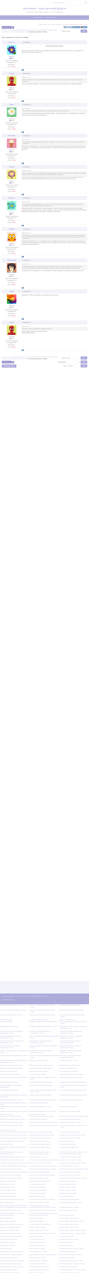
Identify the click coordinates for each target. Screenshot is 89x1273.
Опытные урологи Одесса (67, 1257)
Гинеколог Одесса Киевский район (40, 1181)
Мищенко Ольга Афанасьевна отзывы (11, 1178)
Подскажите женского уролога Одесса (11, 1236)
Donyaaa (11, 167)
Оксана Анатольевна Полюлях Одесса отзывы (13, 1135)
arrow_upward (85, 1269)
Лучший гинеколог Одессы (7, 1187)
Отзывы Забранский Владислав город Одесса (73, 1090)
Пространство (6, 32)
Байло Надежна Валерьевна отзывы (70, 1154)
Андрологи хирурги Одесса (38, 1227)
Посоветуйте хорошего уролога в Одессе (12, 1251)
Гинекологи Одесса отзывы (8, 1193)
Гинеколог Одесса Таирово (8, 1181)
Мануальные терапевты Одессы (69, 1068)
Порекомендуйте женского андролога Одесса (73, 1233)
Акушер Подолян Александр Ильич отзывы (72, 1135)
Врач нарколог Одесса (6, 1114)
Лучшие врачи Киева (6, 1021)
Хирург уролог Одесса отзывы (39, 1215)
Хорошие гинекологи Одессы (38, 1190)
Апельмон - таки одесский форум (44, 8)
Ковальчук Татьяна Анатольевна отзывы (42, 1116)
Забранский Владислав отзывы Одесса (71, 1077)
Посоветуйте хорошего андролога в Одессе (72, 1263)
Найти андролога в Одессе (37, 1248)
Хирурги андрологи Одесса (8, 1221)
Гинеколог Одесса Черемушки (68, 1181)
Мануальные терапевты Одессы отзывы (41, 1065)
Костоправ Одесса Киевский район (10, 1074)
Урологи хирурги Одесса (67, 1215)
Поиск (82, 24)
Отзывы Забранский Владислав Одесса (41, 1085)
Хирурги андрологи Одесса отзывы (10, 1233)
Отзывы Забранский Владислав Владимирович (73, 1082)
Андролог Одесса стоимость (38, 1245)
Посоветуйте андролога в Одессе (39, 1266)
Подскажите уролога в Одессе (8, 1257)
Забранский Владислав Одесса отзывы (11, 1100)
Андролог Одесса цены (66, 1245)
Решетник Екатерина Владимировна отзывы (12, 1010)
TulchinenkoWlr (11, 260)
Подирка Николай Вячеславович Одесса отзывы (14, 1111)
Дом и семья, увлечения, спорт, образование (35, 30)
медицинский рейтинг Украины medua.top (44, 999)
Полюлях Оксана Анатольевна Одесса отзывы (73, 1152)
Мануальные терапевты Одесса (39, 1071)
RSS (85, 24)
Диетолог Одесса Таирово (67, 1019)
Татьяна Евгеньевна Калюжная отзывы (11, 1122)
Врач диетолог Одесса (6, 1019)
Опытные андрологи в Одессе (38, 1251)
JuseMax (11, 291)
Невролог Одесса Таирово (7, 1130)
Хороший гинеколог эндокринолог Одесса (42, 1199)
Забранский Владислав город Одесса (41, 1095)
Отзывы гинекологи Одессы (38, 1184)
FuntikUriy (12, 229)
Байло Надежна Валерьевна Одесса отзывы (12, 1157)
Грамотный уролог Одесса (37, 1257)
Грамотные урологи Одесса (68, 1251)
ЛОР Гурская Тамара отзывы (68, 1210)
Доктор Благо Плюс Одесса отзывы (70, 1111)
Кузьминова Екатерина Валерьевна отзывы (42, 1015)
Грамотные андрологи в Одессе (39, 1269)
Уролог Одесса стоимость (7, 1245)
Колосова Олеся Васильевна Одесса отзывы (43, 1169)
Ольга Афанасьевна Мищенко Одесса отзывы (13, 1166)
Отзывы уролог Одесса (36, 1236)
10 (31, 322)
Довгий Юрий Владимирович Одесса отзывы (43, 1111)
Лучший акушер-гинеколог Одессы (40, 1141)
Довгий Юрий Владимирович (68, 1106)
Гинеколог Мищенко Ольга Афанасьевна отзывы (74, 1169)
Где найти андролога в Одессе (68, 1266)
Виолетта (12, 42)
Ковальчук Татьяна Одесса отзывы (10, 1116)
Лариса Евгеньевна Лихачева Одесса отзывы (43, 1166)
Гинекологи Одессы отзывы (8, 1190)
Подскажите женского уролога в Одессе (11, 1266)
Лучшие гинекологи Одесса (68, 1187)
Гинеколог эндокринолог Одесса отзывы (12, 1199)
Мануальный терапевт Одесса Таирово (71, 1100)
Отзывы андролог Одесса (37, 1239)
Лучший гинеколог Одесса (7, 1184)
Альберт (11, 73)
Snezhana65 (11, 135)
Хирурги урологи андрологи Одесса (10, 1227)
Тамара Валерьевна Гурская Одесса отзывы (43, 1207)
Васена (11, 104)
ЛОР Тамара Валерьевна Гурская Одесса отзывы (14, 1207)
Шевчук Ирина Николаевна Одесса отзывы (12, 1119)
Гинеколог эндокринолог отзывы (39, 1202)
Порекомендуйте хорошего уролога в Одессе (73, 1269)
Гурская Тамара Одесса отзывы (69, 1207)
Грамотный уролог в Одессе (38, 1263)
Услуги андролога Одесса (37, 1242)
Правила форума (74, 24)
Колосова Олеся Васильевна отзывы (11, 1169)
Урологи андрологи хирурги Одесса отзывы (42, 1233)
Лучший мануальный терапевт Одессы (41, 1068)
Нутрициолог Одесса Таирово (38, 1019)
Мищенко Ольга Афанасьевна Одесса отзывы (73, 1178)
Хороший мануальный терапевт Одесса (11, 1068)
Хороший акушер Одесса (67, 1141)
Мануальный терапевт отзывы (69, 1060)
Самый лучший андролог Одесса (69, 1239)
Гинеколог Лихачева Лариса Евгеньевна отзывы (14, 1172)
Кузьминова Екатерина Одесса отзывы (11, 1015)
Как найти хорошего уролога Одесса (70, 1254)
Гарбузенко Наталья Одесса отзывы (70, 1160)
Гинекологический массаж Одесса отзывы (42, 1175)
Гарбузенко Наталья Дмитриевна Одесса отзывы (14, 1163)
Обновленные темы (44, 24)
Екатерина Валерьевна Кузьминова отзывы (12, 1005)
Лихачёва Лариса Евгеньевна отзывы (71, 1202)
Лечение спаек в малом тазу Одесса (10, 1175)
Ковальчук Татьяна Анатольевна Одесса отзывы (74, 1116)
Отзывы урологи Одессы (67, 1236)
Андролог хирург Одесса (7, 1215)
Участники (65, 24)
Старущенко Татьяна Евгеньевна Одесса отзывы (14, 1132)
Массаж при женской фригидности (40, 1172)
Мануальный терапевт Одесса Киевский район (13, 1077)
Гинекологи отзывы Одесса (38, 1193)
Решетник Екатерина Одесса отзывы (70, 1005)
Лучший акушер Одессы (6, 1144)
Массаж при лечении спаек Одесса (70, 1172)
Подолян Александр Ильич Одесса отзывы (12, 1141)
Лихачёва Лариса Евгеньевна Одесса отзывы (13, 1205)
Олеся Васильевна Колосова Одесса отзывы (73, 1163)
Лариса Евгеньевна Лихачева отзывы (41, 1163)
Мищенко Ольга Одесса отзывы (39, 1178)
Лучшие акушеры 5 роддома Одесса (40, 1144)
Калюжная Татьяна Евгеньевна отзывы (11, 1125)
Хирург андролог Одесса (37, 1221)
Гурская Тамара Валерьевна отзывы (10, 1210)
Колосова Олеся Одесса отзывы (69, 1166)
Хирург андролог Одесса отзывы (9, 1230)
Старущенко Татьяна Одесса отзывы (70, 1157)
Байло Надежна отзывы (7, 1154)
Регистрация (56, 2)
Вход (62, 2)
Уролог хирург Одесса (6, 1218)
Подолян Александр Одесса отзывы (40, 1138)
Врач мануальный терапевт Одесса (70, 1065)
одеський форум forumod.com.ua (66, 999)
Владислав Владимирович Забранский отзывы (43, 1021)
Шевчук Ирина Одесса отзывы (38, 1119)
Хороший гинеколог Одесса (68, 1184)
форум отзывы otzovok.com (23, 999)
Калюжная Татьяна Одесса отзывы (70, 1122)
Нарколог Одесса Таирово (37, 1114)
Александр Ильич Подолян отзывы (70, 1132)
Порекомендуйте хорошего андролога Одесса (43, 1254)
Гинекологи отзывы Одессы (38, 1187)
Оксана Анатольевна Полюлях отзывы (41, 1132)
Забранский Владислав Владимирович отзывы (73, 1095)
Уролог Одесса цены (6, 1248)
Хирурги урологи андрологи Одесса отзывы (72, 1230)
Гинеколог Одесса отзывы (37, 1196)
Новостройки (53, 30)
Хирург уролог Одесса (36, 1218)
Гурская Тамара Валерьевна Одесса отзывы (43, 1210)
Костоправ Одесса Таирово (38, 1074)
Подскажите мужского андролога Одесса (72, 1248)
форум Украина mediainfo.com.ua (20, 1001)
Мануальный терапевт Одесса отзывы (11, 1065)
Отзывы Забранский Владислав (9, 1090)
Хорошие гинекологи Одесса (68, 1193)
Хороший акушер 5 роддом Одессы (40, 1147)
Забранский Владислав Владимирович (41, 1082)
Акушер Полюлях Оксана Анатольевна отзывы (13, 1138)
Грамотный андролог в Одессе (9, 1269)
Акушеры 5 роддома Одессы (68, 1144)
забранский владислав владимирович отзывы (13, 1055)
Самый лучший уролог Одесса (8, 1239)
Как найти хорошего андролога (39, 1260)
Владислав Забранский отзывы (9, 1026)
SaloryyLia (12, 198)
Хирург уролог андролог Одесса (69, 1227)
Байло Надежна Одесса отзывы (39, 1154)
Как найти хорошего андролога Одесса (11, 1254)
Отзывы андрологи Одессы (8, 1242)
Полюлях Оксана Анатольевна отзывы (11, 1152)
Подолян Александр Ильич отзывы (70, 1138)
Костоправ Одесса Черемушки (69, 1071)
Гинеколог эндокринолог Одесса (69, 1199)
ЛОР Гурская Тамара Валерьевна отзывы (12, 1213)
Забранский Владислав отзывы (9, 1082)
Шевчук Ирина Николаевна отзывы (70, 1119)
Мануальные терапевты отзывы (39, 1060)
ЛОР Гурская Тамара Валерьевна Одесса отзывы (44, 1213)
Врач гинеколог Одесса (67, 1196)
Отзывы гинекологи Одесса (8, 1196)
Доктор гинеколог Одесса (7, 1202)
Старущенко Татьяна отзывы (38, 1157)
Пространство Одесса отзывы (20, 32)
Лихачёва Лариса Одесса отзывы (39, 1205)
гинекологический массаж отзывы (70, 1175)
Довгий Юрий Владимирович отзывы (40, 1106)
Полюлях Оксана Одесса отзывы (39, 1152)
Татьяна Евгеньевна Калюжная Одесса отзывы (43, 1122)
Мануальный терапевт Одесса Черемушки (72, 1074)
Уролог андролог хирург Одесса (69, 1224)
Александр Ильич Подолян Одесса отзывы (42, 1135)
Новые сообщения (56, 24)
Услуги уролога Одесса (67, 1242)
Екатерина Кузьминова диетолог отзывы (72, 1010)
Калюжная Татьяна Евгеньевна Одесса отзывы (43, 1125)
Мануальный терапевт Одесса (8, 1071)
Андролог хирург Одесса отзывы (39, 1230)
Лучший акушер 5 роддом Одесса (69, 1147)
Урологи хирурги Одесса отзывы (69, 1218)
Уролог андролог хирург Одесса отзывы (71, 1221)
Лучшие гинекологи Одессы (68, 1190)
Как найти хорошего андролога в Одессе (11, 1260)
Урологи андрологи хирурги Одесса (40, 1224)
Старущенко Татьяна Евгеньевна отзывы (12, 1160)
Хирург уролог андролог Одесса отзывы (11, 1224)
